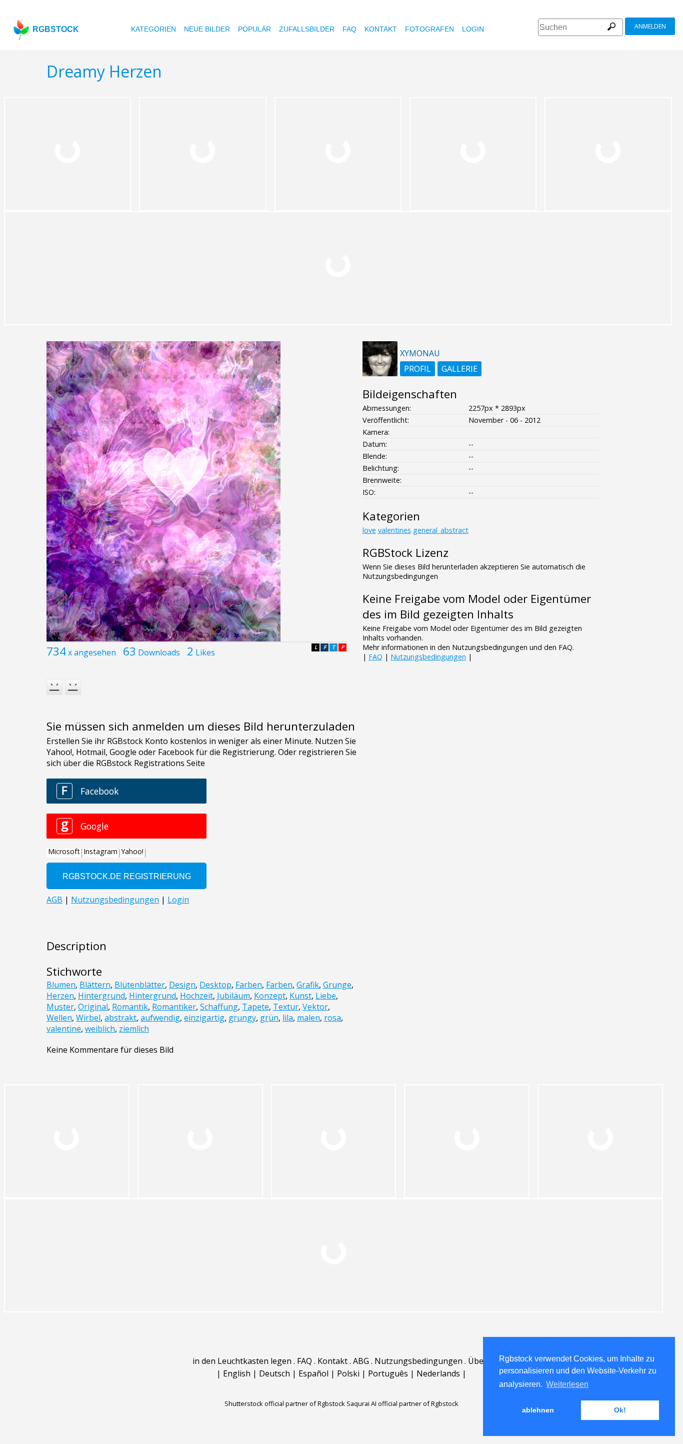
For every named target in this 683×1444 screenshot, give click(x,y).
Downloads (159, 652)
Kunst (301, 995)
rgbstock (55, 29)
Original (93, 1006)
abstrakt (120, 1017)
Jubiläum (233, 995)
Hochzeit (196, 995)
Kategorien (153, 29)
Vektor (315, 1006)
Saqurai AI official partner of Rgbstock (402, 1403)
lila (287, 1017)
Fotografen (429, 29)
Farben (249, 984)
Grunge (337, 984)
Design (182, 984)
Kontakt (380, 29)
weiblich (100, 1028)
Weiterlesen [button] (567, 1384)
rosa (332, 1017)
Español (313, 1373)
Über (477, 1360)
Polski (348, 1373)
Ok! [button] (620, 1410)
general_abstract (440, 530)
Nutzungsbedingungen (428, 656)
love (369, 530)
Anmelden (650, 26)
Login (473, 29)
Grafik (307, 984)
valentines (394, 530)
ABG (361, 1360)
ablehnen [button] (538, 1410)
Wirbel (88, 1017)
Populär (254, 29)
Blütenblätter (139, 984)
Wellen (59, 1017)
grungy (242, 1017)
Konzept (270, 995)
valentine (63, 1028)
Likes (205, 652)
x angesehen (92, 652)
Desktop (216, 984)
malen (308, 1017)
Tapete (255, 1006)
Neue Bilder (207, 29)
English (236, 1373)
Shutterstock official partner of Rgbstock (284, 1403)
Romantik (130, 1006)
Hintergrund (101, 995)
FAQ (349, 29)
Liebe (326, 995)
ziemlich (134, 1028)
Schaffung (219, 1006)
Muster (60, 1006)
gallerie (460, 368)
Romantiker (174, 1006)
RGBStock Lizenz (405, 552)
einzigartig (204, 1017)
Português (388, 1373)
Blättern (95, 984)
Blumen (61, 984)
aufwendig (160, 1017)
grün (269, 1017)
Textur (285, 1006)
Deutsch (274, 1373)
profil (417, 368)
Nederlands (438, 1373)
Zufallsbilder (306, 29)
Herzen (60, 995)
